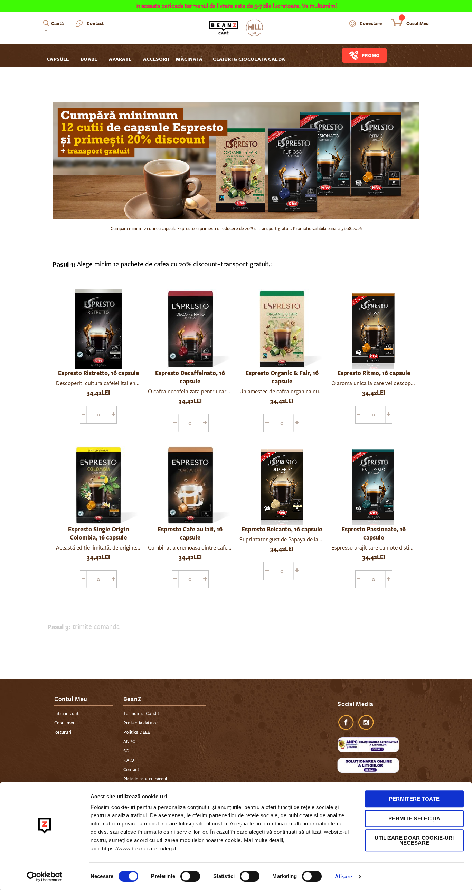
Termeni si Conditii (142, 713)
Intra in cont (66, 713)
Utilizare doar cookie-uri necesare (414, 840)
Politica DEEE (136, 732)
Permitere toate (414, 799)
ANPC (129, 741)
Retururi (62, 732)
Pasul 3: (59, 627)
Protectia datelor (140, 723)
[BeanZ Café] (236, 27)
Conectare (371, 23)
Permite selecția (414, 818)
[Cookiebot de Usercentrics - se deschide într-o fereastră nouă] (45, 876)
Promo (371, 55)
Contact (95, 23)
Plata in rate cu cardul (145, 779)
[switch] (190, 876)
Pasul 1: (64, 264)
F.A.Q (128, 760)
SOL (127, 751)
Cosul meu (65, 723)
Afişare (343, 876)
